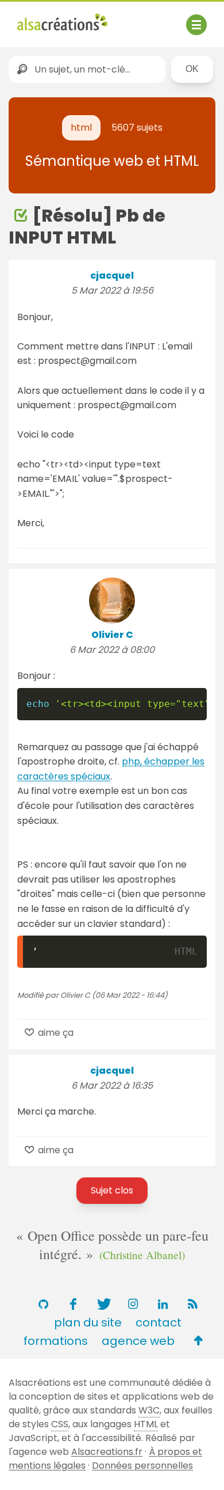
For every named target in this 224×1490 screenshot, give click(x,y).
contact (158, 1322)
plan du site (88, 1322)
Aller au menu (48, 18)
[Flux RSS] (192, 1304)
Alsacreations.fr (106, 1451)
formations (56, 1341)
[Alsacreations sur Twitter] (103, 1304)
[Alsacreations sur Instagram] (133, 1304)
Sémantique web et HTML (112, 160)
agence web (138, 1341)
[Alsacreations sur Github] (43, 1304)
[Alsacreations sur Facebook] (73, 1304)
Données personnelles (142, 1465)
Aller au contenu (130, 18)
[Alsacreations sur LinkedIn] (163, 1304)
